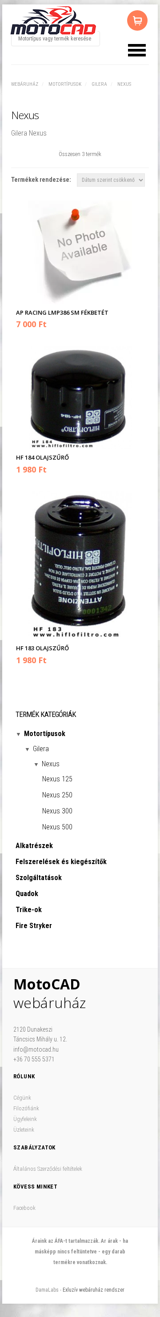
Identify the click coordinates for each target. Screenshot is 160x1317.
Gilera (99, 84)
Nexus (124, 84)
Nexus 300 (57, 811)
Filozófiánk (26, 1108)
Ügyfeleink (25, 1119)
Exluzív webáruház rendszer (93, 1290)
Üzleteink (23, 1129)
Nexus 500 (57, 827)
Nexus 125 (57, 779)
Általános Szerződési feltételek (47, 1168)
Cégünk (22, 1097)
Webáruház (24, 84)
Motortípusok (64, 84)
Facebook (24, 1208)
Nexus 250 (57, 795)
